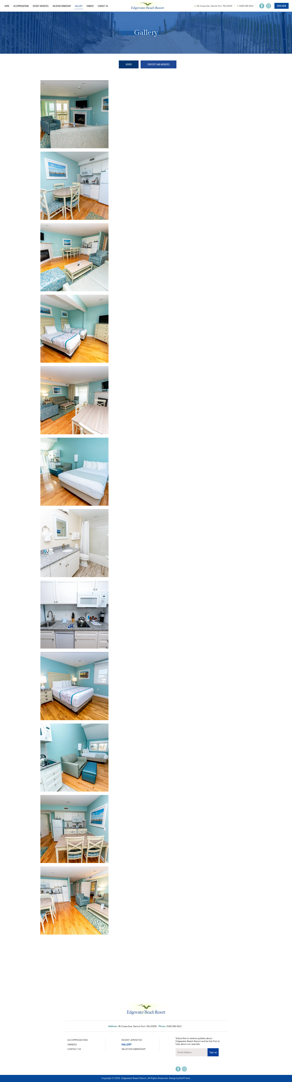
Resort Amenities (131, 1039)
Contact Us (74, 1049)
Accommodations (77, 1039)
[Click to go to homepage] (147, 6)
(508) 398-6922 (246, 6)
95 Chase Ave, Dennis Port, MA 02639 (214, 6)
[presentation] (128, 64)
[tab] (129, 64)
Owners (72, 1044)
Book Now (281, 5)
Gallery (126, 1044)
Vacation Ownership (133, 1049)
